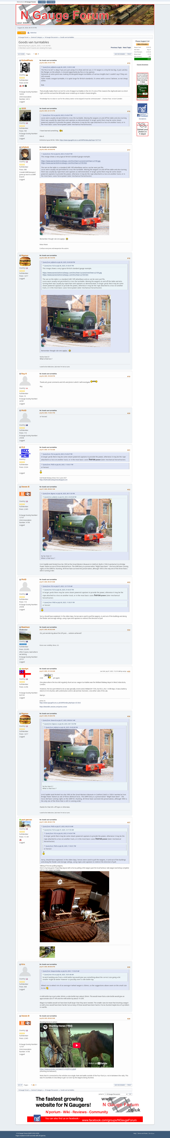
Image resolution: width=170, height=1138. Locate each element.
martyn (24, 668)
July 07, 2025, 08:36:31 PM (47, 822)
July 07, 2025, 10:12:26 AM (47, 671)
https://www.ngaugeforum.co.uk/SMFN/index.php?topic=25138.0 (60, 703)
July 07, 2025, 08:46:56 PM (47, 967)
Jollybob (25, 147)
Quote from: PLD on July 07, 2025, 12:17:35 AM (57, 586)
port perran (26, 819)
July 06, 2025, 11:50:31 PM (47, 413)
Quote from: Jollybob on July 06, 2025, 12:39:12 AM (59, 67)
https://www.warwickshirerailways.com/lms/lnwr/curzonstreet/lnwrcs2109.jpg (70, 161)
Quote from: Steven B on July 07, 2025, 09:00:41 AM (59, 720)
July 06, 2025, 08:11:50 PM (47, 258)
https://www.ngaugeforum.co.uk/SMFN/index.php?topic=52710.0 (80, 140)
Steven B (25, 486)
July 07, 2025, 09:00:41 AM (47, 489)
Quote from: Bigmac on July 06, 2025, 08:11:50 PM (59, 494)
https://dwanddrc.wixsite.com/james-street (53, 707)
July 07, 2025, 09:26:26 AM (47, 629)
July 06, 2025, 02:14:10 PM (47, 111)
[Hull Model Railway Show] (20, 470)
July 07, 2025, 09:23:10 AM (47, 582)
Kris (23, 964)
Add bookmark (120, 54)
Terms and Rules (142, 1133)
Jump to (101, 1094)
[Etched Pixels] (20, 89)
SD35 (23, 108)
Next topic (127, 47)
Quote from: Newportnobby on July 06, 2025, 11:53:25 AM (61, 971)
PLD (23, 447)
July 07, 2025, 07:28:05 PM (47, 716)
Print (129, 54)
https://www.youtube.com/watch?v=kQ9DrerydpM (58, 1069)
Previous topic (116, 47)
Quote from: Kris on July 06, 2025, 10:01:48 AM (59, 975)
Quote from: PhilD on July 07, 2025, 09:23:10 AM (58, 826)
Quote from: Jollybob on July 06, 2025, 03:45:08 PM (59, 262)
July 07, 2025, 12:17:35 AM (47, 449)
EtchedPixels (27, 60)
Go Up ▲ (151, 1133)
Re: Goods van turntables (48, 60)
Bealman (25, 627)
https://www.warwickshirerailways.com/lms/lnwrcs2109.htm (64, 163)
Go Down (21, 54)
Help (134, 1133)
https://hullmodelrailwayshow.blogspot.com (53, 480)
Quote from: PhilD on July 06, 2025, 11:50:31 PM (58, 465)
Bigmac (24, 255)
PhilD (23, 410)
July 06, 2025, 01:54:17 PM (47, 63)
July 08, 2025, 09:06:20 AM (47, 1018)
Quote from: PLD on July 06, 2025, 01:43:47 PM (57, 115)
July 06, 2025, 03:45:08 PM (47, 149)
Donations (142, 119)
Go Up (20, 1085)
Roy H (24, 373)
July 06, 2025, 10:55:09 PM (47, 376)
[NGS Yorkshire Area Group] (20, 512)
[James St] (20, 690)
